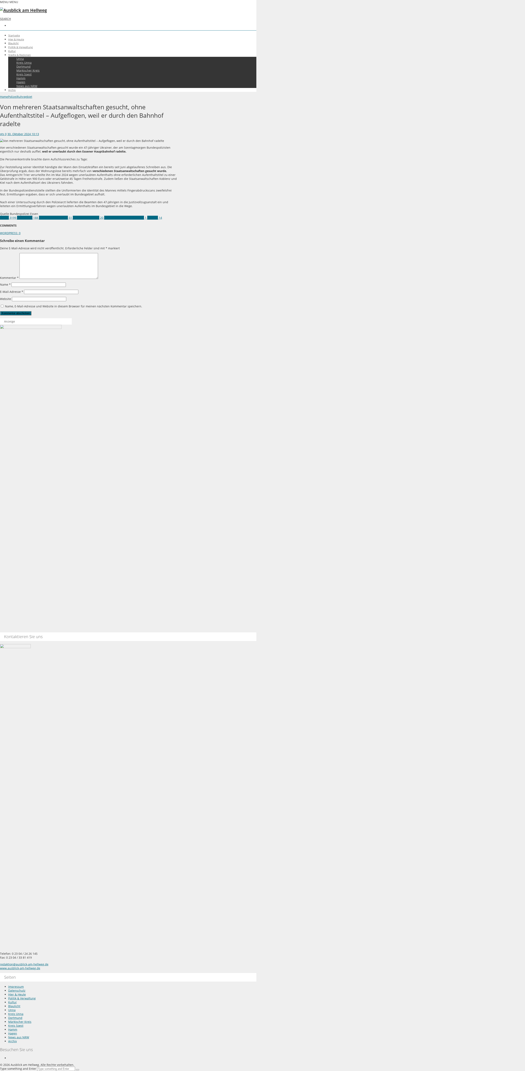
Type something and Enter (18, 1069)
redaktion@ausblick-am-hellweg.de (24, 964)
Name (5, 284)
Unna (20, 59)
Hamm (20, 78)
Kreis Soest (24, 74)
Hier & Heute (16, 39)
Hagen (20, 82)
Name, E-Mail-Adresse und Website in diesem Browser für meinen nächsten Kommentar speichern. (73, 306)
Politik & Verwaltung (20, 47)
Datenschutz (16, 990)
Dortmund (23, 66)
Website (5, 299)
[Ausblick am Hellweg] (23, 10)
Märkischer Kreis (28, 70)
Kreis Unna (24, 63)
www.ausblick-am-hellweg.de (20, 968)
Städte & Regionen (19, 55)
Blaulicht (13, 43)
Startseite (14, 35)
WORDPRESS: (10, 233)
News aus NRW (26, 86)
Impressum (16, 987)
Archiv (12, 90)
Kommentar (9, 278)
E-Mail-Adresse (11, 292)
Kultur (12, 51)
